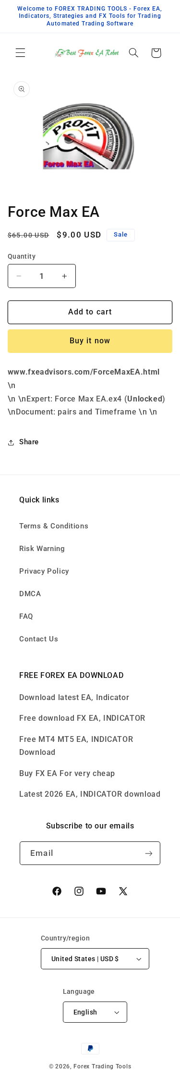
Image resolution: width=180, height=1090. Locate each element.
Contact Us (38, 639)
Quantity (22, 256)
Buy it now (90, 340)
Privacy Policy (44, 571)
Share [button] (29, 442)
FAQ (26, 616)
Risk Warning (42, 548)
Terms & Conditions (53, 526)
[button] (20, 53)
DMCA (30, 593)
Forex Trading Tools (102, 1066)
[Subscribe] (148, 853)
